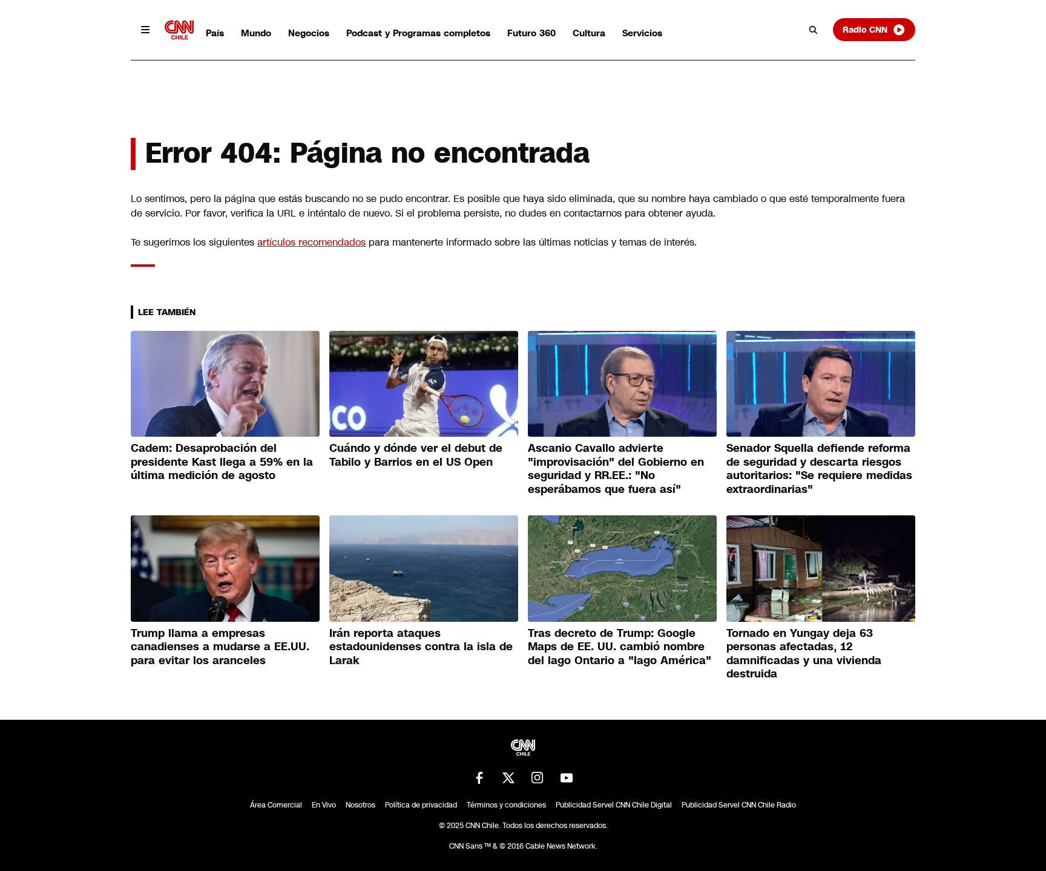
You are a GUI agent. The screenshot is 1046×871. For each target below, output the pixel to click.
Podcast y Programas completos (418, 33)
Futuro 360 (531, 33)
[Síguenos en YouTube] (566, 778)
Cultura (589, 33)
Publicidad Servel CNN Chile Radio (739, 805)
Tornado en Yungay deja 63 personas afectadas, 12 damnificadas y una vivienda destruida (803, 653)
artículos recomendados (311, 242)
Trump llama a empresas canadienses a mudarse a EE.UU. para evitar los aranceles (220, 646)
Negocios (308, 33)
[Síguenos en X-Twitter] (508, 778)
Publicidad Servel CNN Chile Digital (614, 805)
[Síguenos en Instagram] (537, 778)
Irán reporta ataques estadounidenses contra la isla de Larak (421, 646)
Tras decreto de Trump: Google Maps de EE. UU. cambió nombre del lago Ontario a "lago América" (619, 646)
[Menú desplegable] (145, 29)
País (215, 33)
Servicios (642, 33)
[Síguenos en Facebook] (479, 778)
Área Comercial (276, 805)
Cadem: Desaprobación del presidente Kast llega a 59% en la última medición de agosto (222, 461)
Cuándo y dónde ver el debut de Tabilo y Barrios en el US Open (415, 455)
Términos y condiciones (506, 805)
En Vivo (324, 805)
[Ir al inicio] (179, 30)
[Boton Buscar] (813, 29)
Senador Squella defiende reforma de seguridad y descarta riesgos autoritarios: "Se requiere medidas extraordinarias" (819, 468)
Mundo (256, 33)
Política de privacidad (421, 805)
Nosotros (360, 805)
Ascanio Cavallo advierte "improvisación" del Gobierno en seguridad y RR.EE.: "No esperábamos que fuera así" (616, 468)
